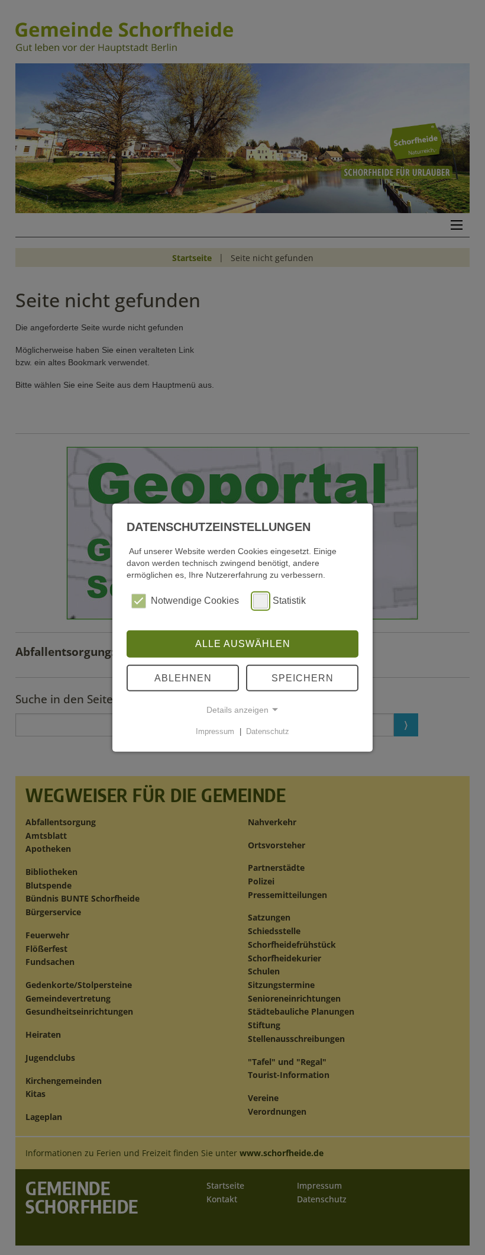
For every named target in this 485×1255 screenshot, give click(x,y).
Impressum (215, 731)
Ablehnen (183, 677)
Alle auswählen (242, 644)
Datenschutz (267, 731)
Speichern (302, 677)
